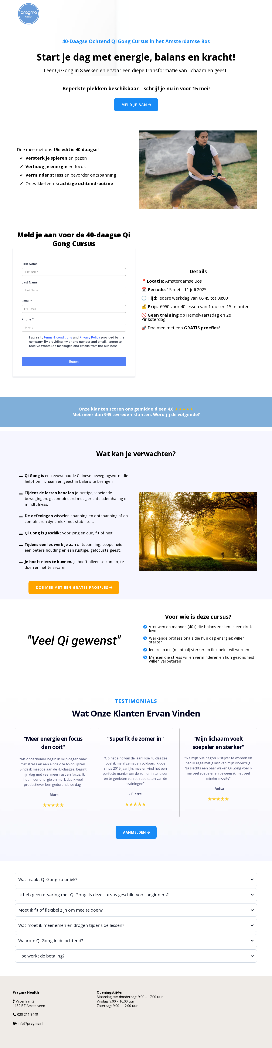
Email (27, 301)
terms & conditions (58, 337)
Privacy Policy (89, 337)
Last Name (30, 282)
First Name (30, 264)
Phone (28, 319)
